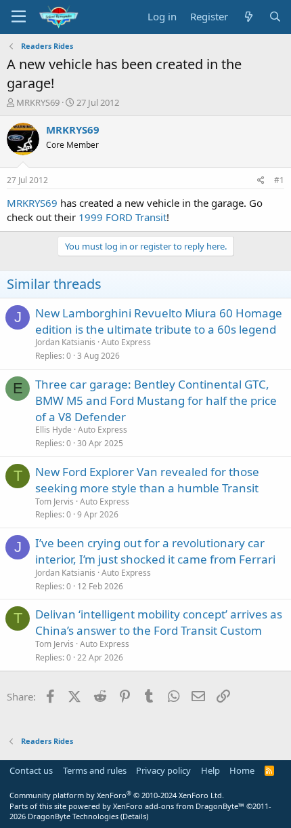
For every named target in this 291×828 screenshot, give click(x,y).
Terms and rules (95, 770)
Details (134, 816)
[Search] (275, 16)
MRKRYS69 (38, 102)
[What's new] (248, 16)
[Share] (260, 181)
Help (210, 770)
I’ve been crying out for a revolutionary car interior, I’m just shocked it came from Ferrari (155, 551)
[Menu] (19, 17)
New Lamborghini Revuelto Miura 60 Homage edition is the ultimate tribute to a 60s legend (158, 321)
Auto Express (126, 342)
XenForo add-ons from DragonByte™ (178, 806)
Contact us (31, 770)
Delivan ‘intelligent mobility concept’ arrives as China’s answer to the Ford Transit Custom (158, 622)
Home (241, 770)
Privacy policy (163, 770)
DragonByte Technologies (73, 816)
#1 (279, 180)
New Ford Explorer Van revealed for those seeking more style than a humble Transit (147, 480)
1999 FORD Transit (122, 217)
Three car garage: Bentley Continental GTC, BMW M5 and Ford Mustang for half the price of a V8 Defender (156, 400)
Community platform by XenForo (116, 795)
